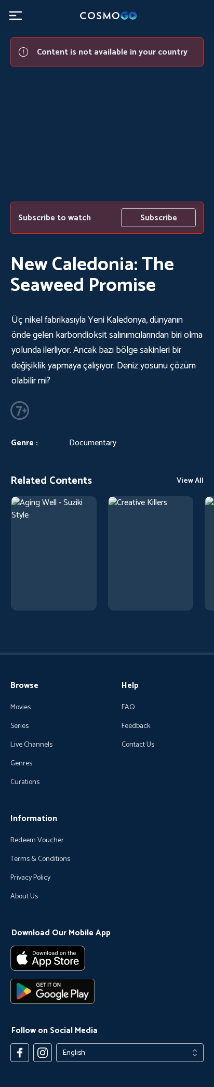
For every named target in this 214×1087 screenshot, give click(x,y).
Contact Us (138, 745)
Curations (24, 782)
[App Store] (107, 958)
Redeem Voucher (37, 841)
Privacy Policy (30, 878)
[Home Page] (107, 15)
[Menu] (15, 15)
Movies (20, 707)
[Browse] (53, 553)
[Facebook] (19, 1052)
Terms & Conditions (40, 859)
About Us (24, 897)
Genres (21, 764)
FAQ (128, 707)
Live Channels (31, 745)
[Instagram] (42, 1052)
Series (19, 726)
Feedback (136, 726)
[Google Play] (107, 991)
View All (190, 481)
